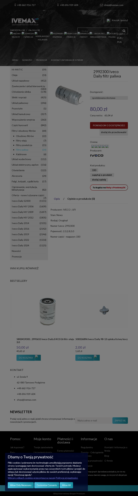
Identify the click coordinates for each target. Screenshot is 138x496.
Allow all (66, 485)
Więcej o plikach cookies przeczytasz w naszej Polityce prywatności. (43, 477)
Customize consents (47, 485)
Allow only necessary (20, 485)
